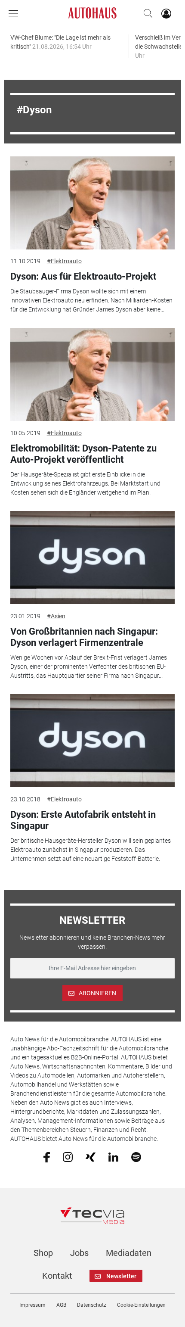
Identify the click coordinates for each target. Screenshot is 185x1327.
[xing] (91, 1156)
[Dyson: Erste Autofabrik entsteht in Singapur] (92, 740)
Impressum (32, 1305)
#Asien (56, 616)
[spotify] (136, 1156)
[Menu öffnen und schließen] (15, 13)
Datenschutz (91, 1305)
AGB (61, 1305)
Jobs (79, 1253)
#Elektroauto (64, 261)
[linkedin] (113, 1156)
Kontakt (57, 1276)
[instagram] (68, 1156)
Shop (43, 1253)
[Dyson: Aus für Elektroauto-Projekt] (92, 202)
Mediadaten (128, 1253)
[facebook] (46, 1156)
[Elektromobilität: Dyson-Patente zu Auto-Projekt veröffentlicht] (92, 374)
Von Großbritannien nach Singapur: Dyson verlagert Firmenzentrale (84, 637)
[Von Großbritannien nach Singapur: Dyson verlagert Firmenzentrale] (92, 557)
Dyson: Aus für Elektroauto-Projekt (83, 276)
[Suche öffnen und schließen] (145, 13)
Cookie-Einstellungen (141, 1305)
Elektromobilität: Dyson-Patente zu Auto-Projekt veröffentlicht (83, 454)
